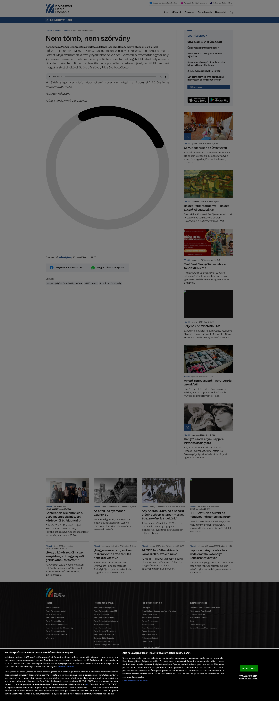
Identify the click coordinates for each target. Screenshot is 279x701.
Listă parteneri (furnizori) (135, 681)
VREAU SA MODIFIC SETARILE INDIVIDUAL (248, 677)
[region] (139, 674)
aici (87, 684)
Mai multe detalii (66, 666)
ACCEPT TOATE (249, 668)
